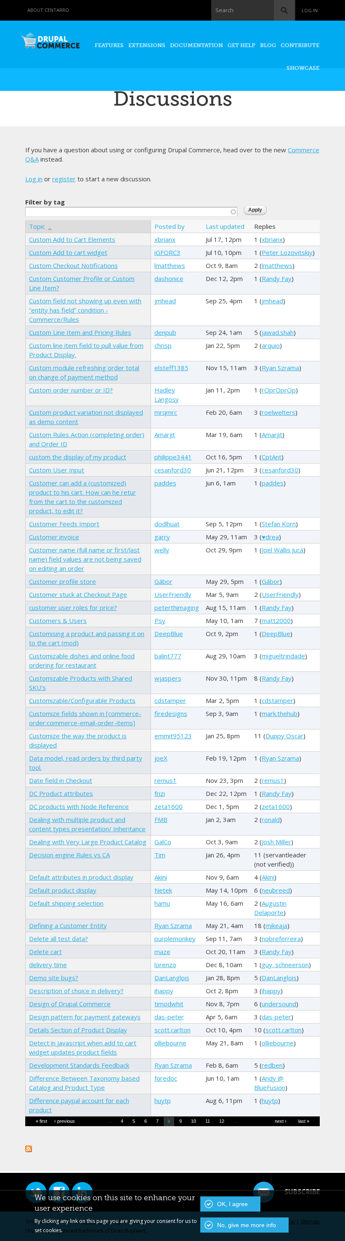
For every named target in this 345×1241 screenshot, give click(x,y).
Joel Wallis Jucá (282, 550)
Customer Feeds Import (64, 524)
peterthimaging (176, 607)
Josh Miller (276, 842)
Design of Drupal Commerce (70, 1004)
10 (193, 1121)
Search (224, 10)
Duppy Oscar (284, 736)
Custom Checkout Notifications (73, 265)
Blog (268, 45)
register (64, 179)
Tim (159, 855)
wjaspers (167, 678)
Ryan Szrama (280, 367)
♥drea (270, 537)
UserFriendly (172, 594)
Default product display (62, 890)
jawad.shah (278, 332)
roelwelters (278, 412)
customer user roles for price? (73, 607)
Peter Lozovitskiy (287, 252)
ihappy (163, 990)
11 (207, 1121)
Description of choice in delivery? (76, 990)
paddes (165, 483)
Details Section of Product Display (78, 1030)
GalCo (162, 842)
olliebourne (170, 1043)
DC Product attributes (61, 793)
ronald (271, 819)
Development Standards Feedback (79, 1065)
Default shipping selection (66, 903)
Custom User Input (56, 470)
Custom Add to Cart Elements (72, 239)
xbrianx (164, 239)
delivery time (48, 964)
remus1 (165, 780)
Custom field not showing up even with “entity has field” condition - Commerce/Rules (85, 310)
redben (272, 1065)
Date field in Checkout (60, 780)
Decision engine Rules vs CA (69, 855)
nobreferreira (281, 938)
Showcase (303, 68)
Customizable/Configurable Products (82, 700)
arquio (271, 345)
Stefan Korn (279, 524)
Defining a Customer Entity (68, 925)
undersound (279, 1004)
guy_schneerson (285, 964)
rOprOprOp (279, 390)
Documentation (196, 45)
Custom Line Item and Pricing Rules (80, 332)
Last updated (225, 226)
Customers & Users (58, 620)
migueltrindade (283, 656)
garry (162, 537)
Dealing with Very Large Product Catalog (87, 842)
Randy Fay (277, 278)
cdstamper (170, 700)
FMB (160, 819)
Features (109, 45)
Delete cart (45, 951)
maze (162, 951)
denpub (165, 332)
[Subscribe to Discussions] (28, 1147)
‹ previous (64, 1121)
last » (303, 1121)
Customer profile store (62, 581)
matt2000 (276, 620)
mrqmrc (165, 412)
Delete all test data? (58, 938)
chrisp (163, 345)
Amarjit (164, 434)
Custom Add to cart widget (68, 252)
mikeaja (276, 925)
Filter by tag (45, 202)
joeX (160, 758)
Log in (310, 10)
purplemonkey (175, 938)
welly (161, 550)
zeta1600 (168, 806)
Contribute (300, 45)
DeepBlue (168, 633)
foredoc (165, 1078)
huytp (162, 1100)
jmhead (165, 301)
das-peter (169, 1017)
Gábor (163, 581)
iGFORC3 (167, 252)
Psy (159, 620)
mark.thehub (279, 713)
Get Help (241, 45)
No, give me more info (246, 1225)
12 (221, 1121)
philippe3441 (173, 457)
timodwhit (168, 1004)
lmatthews (169, 265)
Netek (163, 890)
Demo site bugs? (53, 977)
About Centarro (48, 10)
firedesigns (170, 713)
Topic (37, 226)
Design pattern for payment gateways (85, 1017)
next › (281, 1121)
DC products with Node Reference (79, 806)
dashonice (168, 278)
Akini (160, 877)
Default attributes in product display (81, 877)
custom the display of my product (77, 457)
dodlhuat (167, 524)
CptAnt (271, 457)
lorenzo (165, 964)
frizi (159, 793)
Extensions (146, 45)
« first (41, 1121)
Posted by (169, 226)
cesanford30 (172, 470)
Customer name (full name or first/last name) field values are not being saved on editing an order (85, 559)
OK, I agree (232, 1204)
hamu (162, 903)
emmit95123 (173, 736)
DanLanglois (171, 977)
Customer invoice (54, 537)
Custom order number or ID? (71, 390)
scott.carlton (172, 1030)
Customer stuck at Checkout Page (78, 594)
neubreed (276, 890)
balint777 (167, 656)
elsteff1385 (171, 367)
